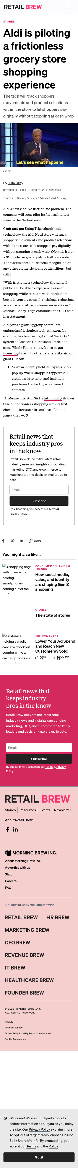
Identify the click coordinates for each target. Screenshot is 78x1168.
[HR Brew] (58, 917)
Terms (31, 1146)
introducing (53, 398)
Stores (20, 198)
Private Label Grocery (53, 198)
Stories (10, 810)
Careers (10, 881)
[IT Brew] (15, 968)
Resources (28, 810)
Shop (8, 874)
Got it (39, 1157)
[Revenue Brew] (24, 955)
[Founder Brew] (24, 993)
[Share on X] (12, 540)
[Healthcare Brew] (29, 980)
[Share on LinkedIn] (21, 540)
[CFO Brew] (17, 942)
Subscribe (39, 501)
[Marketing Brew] (27, 930)
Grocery (32, 198)
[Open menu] (68, 7)
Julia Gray (15, 182)
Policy (53, 1146)
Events (45, 810)
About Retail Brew (19, 819)
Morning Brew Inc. (28, 1008)
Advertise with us (17, 867)
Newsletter (62, 810)
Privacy (9, 1021)
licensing (10, 353)
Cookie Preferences (15, 1039)
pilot (36, 214)
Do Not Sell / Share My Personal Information (28, 1033)
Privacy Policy (39, 1129)
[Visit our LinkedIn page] (15, 829)
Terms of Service (14, 1027)
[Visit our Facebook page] (7, 829)
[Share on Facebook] (3, 540)
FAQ (8, 887)
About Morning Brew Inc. (23, 861)
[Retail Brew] (21, 917)
